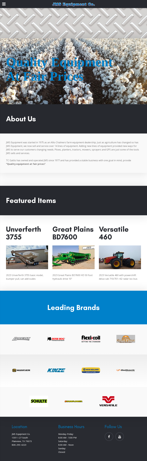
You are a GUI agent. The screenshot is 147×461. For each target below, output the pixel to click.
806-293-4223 (19, 444)
